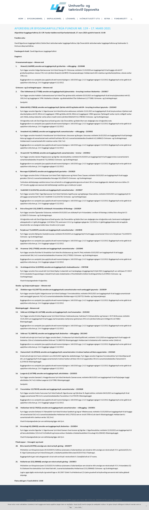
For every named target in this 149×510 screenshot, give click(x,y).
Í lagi (70, 507)
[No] (146, 506)
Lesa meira (77, 507)
